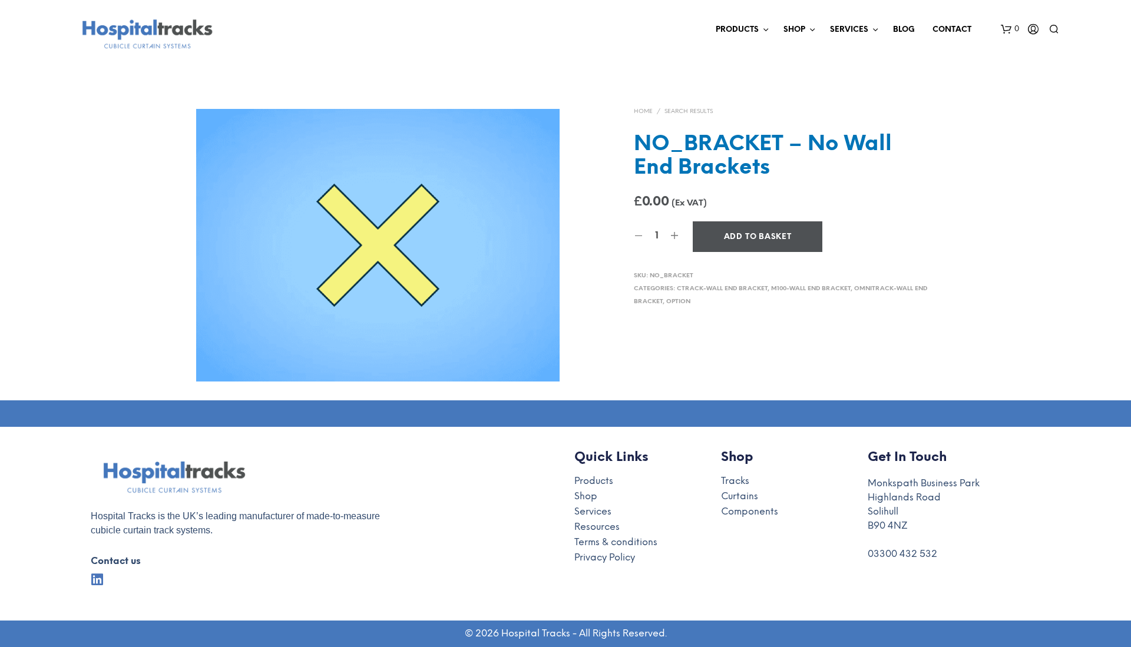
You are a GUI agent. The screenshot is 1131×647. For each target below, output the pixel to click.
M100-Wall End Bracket (811, 289)
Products (737, 30)
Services (849, 30)
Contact (951, 30)
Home (643, 111)
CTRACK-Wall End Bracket (722, 289)
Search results (688, 111)
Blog (904, 30)
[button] (1010, 29)
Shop (794, 30)
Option (678, 301)
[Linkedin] (97, 579)
